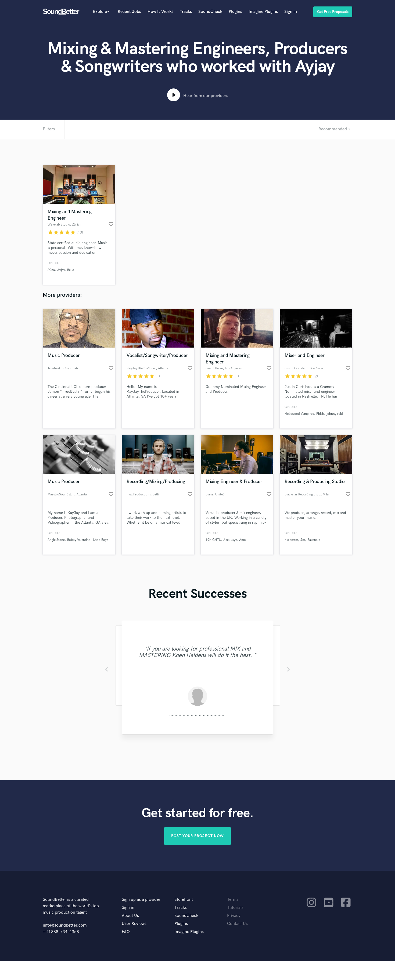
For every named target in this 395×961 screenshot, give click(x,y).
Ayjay (61, 270)
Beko (70, 270)
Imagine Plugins (263, 11)
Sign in (290, 11)
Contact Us (237, 923)
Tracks (186, 11)
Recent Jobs (129, 11)
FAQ (126, 931)
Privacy (233, 915)
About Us (130, 915)
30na (51, 270)
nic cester (291, 540)
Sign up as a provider (141, 899)
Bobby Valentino (79, 540)
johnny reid (334, 414)
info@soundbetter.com (65, 925)
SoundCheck (210, 11)
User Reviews (134, 923)
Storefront (183, 899)
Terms (232, 899)
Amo (242, 540)
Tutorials (235, 907)
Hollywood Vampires (299, 414)
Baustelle (313, 540)
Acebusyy (230, 540)
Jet (302, 540)
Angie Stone (56, 540)
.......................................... (197, 714)
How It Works (160, 11)
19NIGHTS (213, 540)
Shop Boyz (100, 540)
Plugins (235, 11)
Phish (320, 414)
